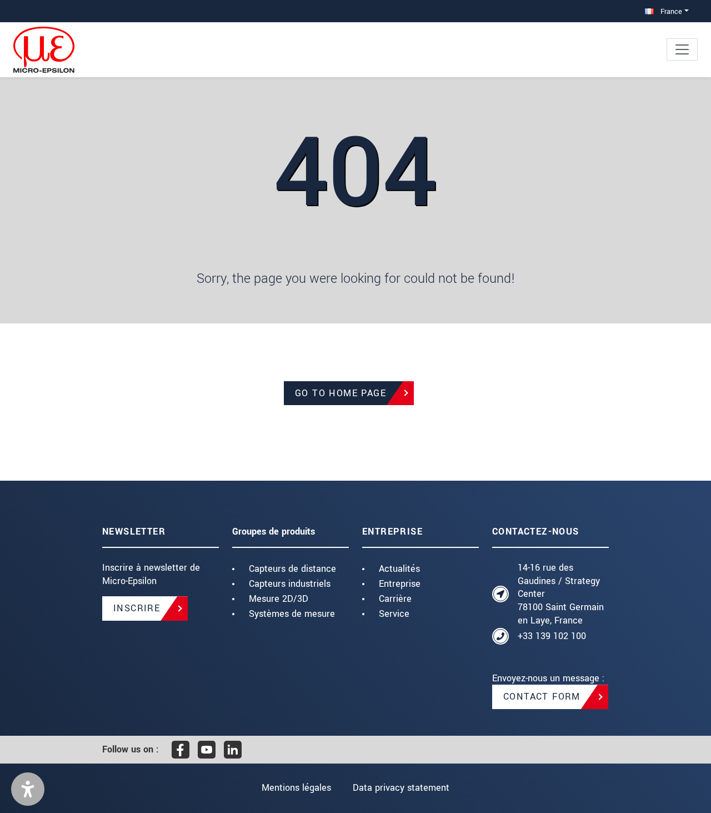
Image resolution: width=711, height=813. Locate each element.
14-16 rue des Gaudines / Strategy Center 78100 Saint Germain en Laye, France (561, 594)
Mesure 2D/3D (278, 599)
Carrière (395, 599)
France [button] (670, 11)
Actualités (399, 569)
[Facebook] (180, 750)
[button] (27, 789)
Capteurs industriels (290, 584)
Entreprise (399, 584)
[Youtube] (207, 750)
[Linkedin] (233, 750)
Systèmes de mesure (292, 614)
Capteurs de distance (292, 569)
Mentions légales (296, 787)
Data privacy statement (401, 787)
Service (394, 614)
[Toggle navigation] (682, 49)
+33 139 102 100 (552, 636)
